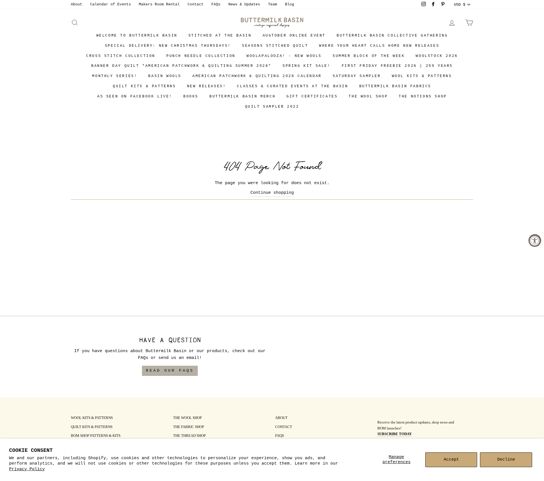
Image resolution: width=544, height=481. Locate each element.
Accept (451, 459)
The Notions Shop (423, 96)
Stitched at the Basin (220, 35)
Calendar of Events (110, 4)
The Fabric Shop (188, 427)
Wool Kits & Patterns (422, 76)
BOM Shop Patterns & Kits (95, 436)
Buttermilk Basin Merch (242, 96)
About (76, 4)
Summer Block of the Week (369, 56)
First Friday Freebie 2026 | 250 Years (397, 66)
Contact (195, 4)
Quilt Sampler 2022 (272, 107)
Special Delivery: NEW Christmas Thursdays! (168, 46)
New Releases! (206, 86)
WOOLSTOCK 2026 (437, 56)
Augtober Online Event (294, 35)
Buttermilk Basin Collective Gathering (392, 35)
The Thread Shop (189, 436)
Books (190, 96)
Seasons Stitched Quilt (275, 46)
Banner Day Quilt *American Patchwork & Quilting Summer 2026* (181, 66)
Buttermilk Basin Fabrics (395, 86)
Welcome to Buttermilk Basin (136, 35)
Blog (289, 4)
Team (272, 4)
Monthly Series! (114, 76)
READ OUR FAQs (170, 370)
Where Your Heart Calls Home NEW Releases (379, 46)
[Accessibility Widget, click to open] (534, 240)
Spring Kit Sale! (306, 66)
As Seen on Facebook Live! (134, 96)
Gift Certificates (311, 96)
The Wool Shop (368, 96)
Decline (506, 459)
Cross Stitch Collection (120, 56)
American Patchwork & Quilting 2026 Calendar (257, 76)
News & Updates (244, 4)
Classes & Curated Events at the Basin (292, 86)
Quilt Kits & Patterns (144, 86)
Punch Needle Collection (200, 56)
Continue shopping (272, 192)
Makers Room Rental (159, 4)
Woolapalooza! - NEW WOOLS (284, 56)
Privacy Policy (27, 469)
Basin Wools (164, 76)
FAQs (215, 4)
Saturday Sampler (357, 76)
